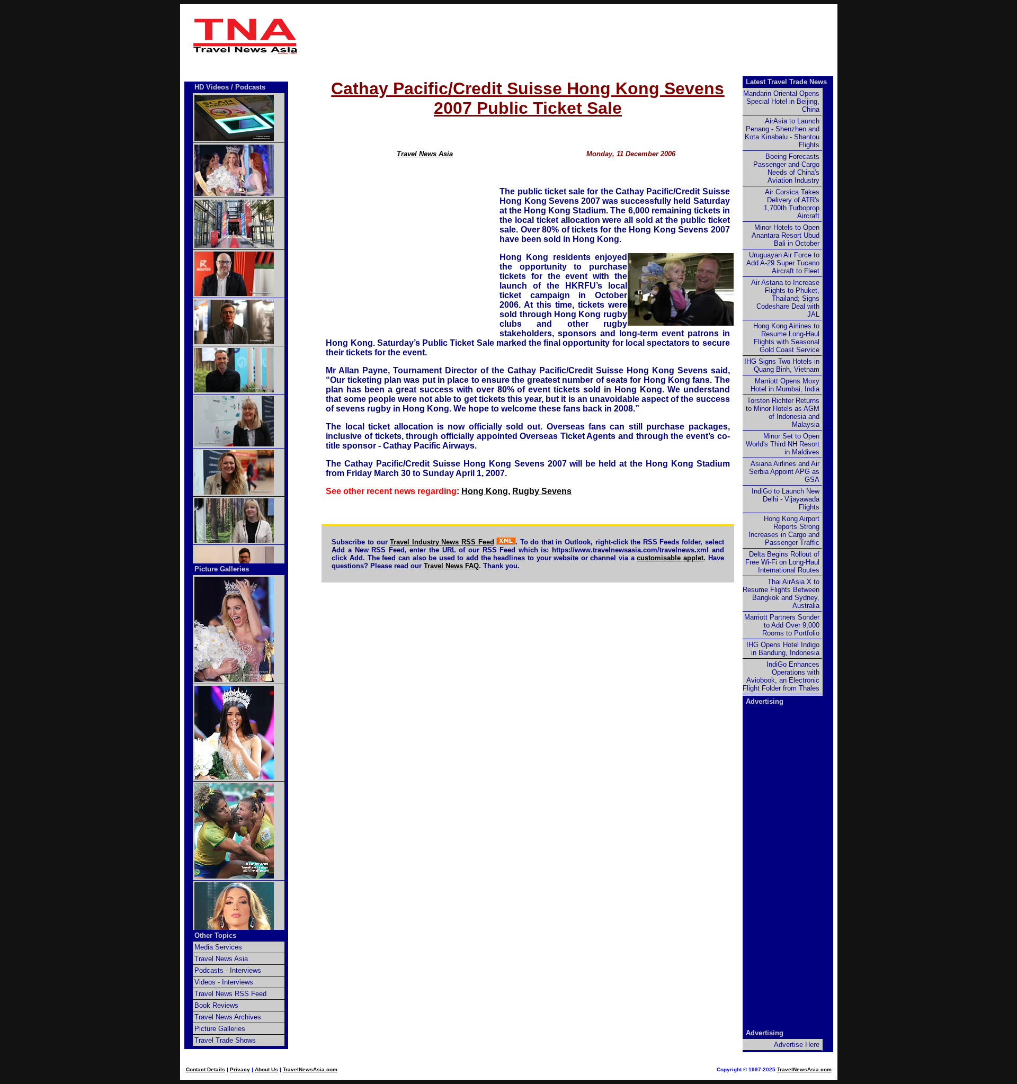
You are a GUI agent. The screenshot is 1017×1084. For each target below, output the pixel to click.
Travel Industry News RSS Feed (442, 542)
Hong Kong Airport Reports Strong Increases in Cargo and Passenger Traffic (783, 531)
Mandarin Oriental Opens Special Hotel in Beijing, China (781, 101)
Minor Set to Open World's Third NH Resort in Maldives (782, 444)
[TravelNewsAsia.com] (246, 52)
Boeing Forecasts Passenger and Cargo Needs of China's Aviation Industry (786, 168)
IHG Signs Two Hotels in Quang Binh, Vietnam (781, 365)
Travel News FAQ (451, 566)
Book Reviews (216, 1005)
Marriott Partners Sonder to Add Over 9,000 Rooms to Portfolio (781, 625)
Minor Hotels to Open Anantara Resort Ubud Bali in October (785, 235)
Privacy (240, 1069)
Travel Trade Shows (225, 1040)
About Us (266, 1069)
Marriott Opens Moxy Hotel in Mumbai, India (785, 385)
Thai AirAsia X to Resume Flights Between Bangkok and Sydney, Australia (781, 594)
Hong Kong (484, 491)
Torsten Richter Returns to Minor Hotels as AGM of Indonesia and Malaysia (782, 412)
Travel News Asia (425, 154)
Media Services (218, 947)
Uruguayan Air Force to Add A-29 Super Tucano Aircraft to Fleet (782, 263)
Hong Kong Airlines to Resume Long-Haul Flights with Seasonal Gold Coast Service (786, 338)
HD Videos (211, 87)
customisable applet (670, 558)
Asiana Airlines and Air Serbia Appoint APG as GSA (784, 471)
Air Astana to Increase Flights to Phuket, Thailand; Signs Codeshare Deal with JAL (785, 298)
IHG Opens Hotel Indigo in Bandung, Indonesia (782, 649)
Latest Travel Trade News (786, 82)
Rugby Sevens (542, 491)
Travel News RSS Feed (230, 994)
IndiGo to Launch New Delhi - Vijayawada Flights (785, 499)
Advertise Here (796, 1045)
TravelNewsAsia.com (310, 1069)
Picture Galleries (221, 569)
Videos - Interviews (223, 982)
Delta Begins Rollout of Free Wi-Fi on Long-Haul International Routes (782, 562)
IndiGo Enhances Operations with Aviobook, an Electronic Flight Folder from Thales (781, 676)
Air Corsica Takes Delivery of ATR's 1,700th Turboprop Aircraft (791, 204)
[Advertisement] (528, 36)
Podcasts (250, 87)
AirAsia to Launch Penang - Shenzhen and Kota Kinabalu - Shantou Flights (782, 133)
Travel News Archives (227, 1017)
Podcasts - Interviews (227, 970)
